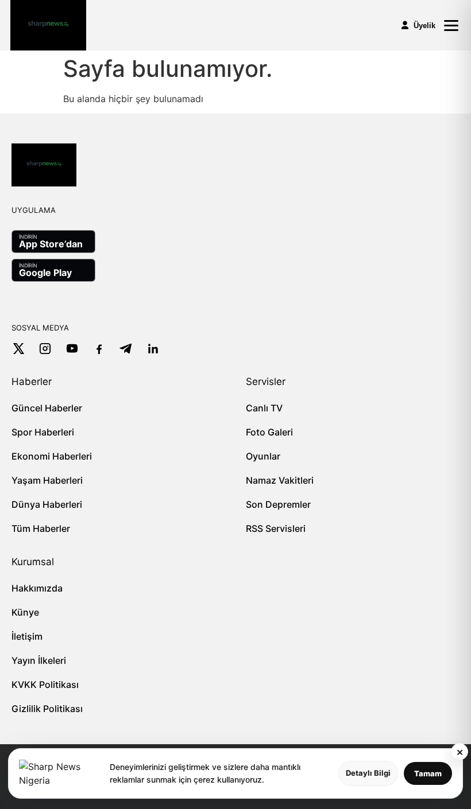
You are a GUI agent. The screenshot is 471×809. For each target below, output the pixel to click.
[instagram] (45, 348)
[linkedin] (153, 348)
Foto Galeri (269, 432)
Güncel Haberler (46, 408)
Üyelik (424, 25)
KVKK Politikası (45, 684)
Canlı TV (264, 408)
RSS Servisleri (276, 528)
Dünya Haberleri (46, 504)
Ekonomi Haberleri (51, 456)
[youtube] (72, 348)
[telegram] (126, 348)
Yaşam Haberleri (47, 480)
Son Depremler (278, 504)
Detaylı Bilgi (368, 772)
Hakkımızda (37, 588)
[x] (18, 348)
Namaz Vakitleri (280, 480)
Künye (25, 612)
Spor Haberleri (42, 432)
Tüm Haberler (40, 528)
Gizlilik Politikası (47, 708)
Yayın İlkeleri (38, 660)
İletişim (27, 636)
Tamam (428, 773)
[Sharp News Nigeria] (48, 25)
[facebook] (99, 348)
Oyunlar (263, 456)
